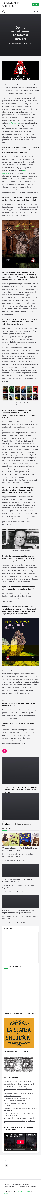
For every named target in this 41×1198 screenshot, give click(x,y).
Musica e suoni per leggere (28, 1186)
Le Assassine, (14, 123)
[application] (20, 1142)
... (21, 856)
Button (35, 4)
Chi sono (7, 1184)
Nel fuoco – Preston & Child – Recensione (18, 1081)
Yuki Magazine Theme (23, 1191)
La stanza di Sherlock (11, 4)
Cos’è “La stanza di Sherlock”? (20, 1184)
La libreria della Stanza (11, 1186)
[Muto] (32, 1149)
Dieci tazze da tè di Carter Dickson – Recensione (20, 1118)
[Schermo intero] (35, 1149)
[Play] (6, 1149)
